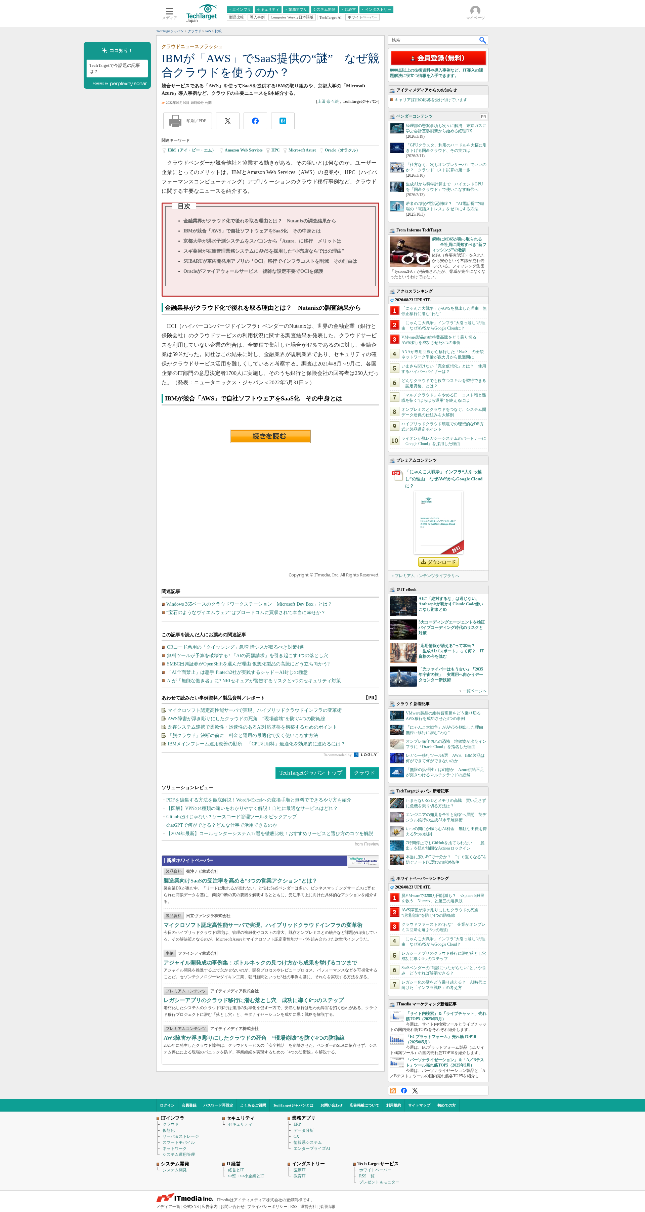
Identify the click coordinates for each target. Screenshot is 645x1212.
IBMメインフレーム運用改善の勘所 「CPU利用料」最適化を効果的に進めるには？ (256, 743)
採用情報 (327, 1206)
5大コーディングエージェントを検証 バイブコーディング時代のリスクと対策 (454, 627)
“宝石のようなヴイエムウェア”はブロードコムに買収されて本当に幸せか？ (246, 612)
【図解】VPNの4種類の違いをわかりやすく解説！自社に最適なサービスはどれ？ (252, 808)
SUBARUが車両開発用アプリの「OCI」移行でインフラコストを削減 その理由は (270, 261)
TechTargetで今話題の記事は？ (114, 68)
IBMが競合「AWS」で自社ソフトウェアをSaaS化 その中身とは (252, 230)
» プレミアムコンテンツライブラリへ (425, 575)
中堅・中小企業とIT (246, 1176)
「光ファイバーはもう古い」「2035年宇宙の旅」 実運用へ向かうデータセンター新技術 (451, 674)
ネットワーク (175, 1148)
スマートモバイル (179, 1142)
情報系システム (308, 1142)
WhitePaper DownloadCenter (363, 862)
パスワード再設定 (218, 1105)
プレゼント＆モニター (379, 1182)
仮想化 (169, 1130)
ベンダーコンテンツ (414, 116)
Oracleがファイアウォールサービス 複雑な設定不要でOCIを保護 (253, 271)
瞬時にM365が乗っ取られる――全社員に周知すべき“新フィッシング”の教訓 (459, 244)
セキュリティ (240, 1124)
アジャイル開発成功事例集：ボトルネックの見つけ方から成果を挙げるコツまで (260, 962)
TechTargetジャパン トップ (311, 773)
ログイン (167, 1105)
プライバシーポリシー (267, 1206)
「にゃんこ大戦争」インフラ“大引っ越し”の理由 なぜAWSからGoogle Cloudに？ (443, 478)
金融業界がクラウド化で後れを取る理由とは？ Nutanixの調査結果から (259, 220)
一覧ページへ (475, 691)
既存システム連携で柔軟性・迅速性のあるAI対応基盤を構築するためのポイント (252, 727)
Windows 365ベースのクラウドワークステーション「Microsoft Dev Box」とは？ (249, 604)
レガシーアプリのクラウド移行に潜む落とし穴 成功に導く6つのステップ (254, 1000)
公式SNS (191, 1206)
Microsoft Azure (302, 150)
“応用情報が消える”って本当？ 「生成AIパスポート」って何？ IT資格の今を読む (451, 651)
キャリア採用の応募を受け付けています (431, 99)
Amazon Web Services (244, 150)
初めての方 (446, 1105)
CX (296, 1136)
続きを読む (270, 436)
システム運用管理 (179, 1154)
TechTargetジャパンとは (293, 1105)
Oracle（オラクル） (342, 150)
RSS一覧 (367, 1176)
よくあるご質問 (253, 1105)
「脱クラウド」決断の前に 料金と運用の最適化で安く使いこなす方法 (243, 735)
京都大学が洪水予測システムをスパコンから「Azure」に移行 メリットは (262, 241)
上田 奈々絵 (328, 101)
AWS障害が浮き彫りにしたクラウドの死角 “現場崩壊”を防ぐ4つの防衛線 (246, 718)
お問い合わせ (331, 1105)
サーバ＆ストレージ (181, 1136)
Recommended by (338, 755)
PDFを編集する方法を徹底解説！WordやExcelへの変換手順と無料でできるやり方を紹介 (258, 800)
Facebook (404, 1090)
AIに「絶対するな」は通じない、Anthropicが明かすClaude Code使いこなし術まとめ (451, 604)
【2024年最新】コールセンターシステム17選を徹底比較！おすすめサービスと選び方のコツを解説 (269, 833)
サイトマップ (419, 1105)
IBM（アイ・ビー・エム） (192, 150)
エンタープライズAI (312, 1148)
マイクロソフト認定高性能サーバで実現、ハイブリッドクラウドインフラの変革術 (255, 710)
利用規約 (393, 1105)
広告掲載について (364, 1105)
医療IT (299, 1170)
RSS (393, 1090)
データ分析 (304, 1130)
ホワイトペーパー (375, 1170)
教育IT (299, 1176)
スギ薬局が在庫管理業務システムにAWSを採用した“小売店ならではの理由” (263, 251)
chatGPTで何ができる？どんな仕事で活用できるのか (221, 825)
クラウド (364, 773)
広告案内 (210, 1206)
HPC (275, 150)
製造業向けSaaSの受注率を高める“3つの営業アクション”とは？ (240, 880)
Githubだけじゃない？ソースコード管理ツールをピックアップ (231, 816)
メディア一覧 (168, 1206)
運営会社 (308, 1206)
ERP (297, 1124)
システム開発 (175, 1170)
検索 (483, 40)
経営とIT (236, 1170)
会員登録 (189, 1105)
